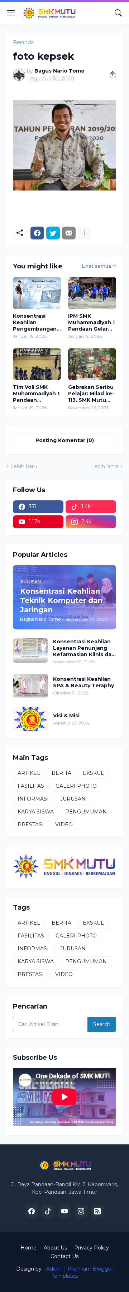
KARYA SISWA (36, 811)
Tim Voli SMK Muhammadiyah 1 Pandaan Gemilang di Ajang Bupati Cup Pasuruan (37, 394)
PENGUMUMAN (86, 811)
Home (28, 1247)
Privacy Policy (91, 1247)
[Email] (69, 233)
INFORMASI (33, 799)
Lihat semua (96, 266)
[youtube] (64, 1211)
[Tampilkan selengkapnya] (84, 233)
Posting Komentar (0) (64, 440)
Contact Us (64, 1256)
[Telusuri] (118, 13)
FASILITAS (31, 786)
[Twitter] (53, 233)
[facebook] (31, 1211)
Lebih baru (23, 466)
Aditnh (54, 1269)
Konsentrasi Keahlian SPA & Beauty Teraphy (83, 682)
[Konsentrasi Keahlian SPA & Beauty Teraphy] (30, 686)
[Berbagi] (110, 75)
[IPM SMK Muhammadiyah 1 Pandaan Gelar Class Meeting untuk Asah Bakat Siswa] (92, 293)
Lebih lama (105, 466)
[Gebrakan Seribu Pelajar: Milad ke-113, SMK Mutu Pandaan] (92, 364)
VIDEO (64, 824)
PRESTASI (31, 824)
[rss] (97, 1211)
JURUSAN (73, 799)
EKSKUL (93, 773)
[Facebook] (37, 233)
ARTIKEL (29, 773)
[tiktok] (48, 1211)
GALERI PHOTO (76, 786)
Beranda (23, 42)
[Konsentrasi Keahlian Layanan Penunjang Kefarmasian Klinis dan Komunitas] (30, 650)
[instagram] (81, 1211)
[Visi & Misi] (30, 719)
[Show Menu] (11, 13)
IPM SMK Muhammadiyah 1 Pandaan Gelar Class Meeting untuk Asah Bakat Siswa (91, 322)
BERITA (61, 773)
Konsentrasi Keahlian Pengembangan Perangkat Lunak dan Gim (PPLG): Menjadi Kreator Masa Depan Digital (36, 322)
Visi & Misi (66, 715)
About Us (55, 1247)
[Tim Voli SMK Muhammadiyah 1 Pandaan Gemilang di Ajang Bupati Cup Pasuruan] (37, 364)
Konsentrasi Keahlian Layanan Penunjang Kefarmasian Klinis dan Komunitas (84, 648)
